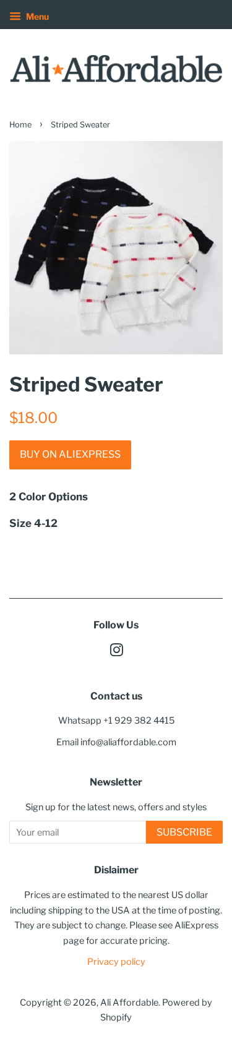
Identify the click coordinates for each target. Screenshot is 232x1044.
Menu (36, 16)
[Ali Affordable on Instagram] (116, 652)
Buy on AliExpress (70, 454)
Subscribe (184, 832)
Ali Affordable (129, 1002)
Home (20, 124)
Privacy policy (116, 961)
